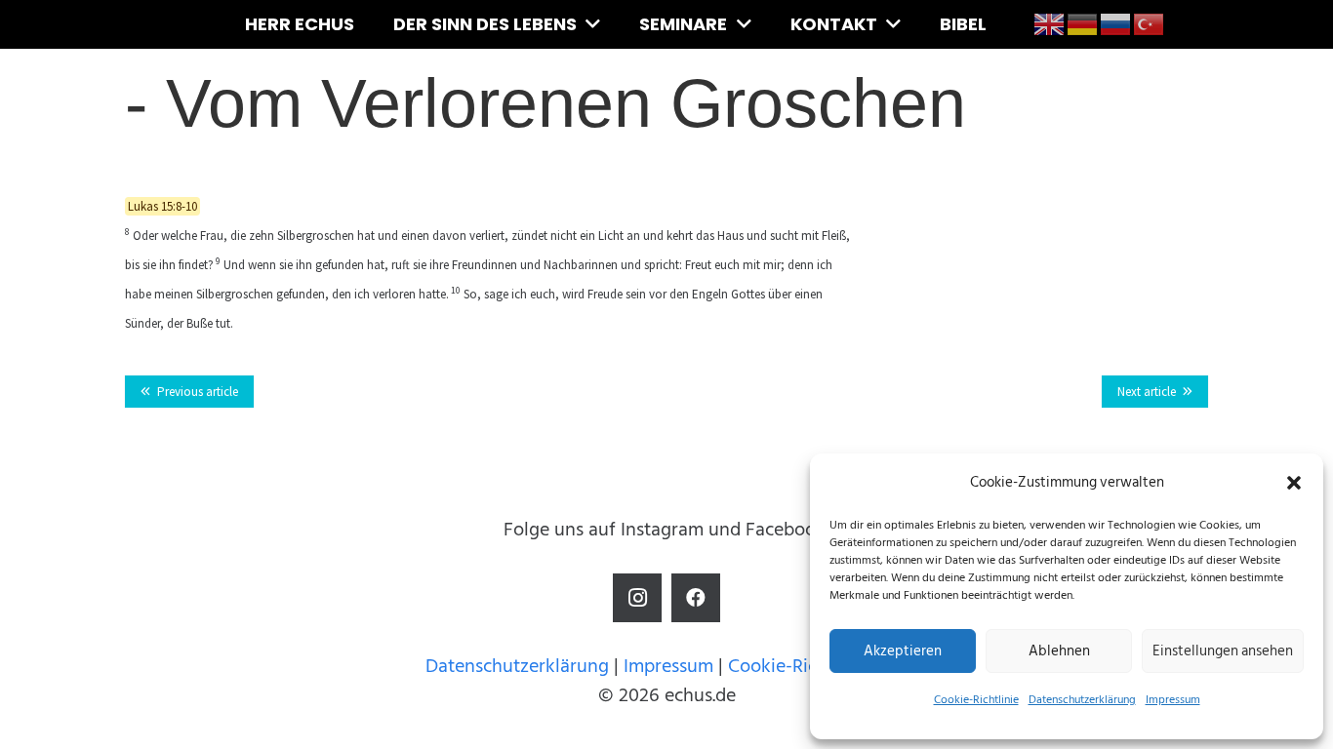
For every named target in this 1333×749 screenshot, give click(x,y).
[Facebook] (695, 597)
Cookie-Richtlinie (976, 699)
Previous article (197, 391)
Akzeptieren (903, 651)
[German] (1083, 23)
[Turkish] (1149, 23)
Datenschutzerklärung (1082, 699)
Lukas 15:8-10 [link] (162, 206)
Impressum (1173, 699)
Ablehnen (1059, 651)
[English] (1050, 23)
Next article (1146, 391)
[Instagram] (637, 597)
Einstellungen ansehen (1222, 651)
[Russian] (1116, 23)
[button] (1294, 483)
